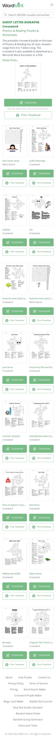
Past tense (34, 505)
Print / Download (30, 115)
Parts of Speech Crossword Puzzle (19, 505)
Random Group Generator (28, 719)
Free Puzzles (25, 677)
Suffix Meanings (37, 160)
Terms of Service (38, 683)
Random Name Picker (28, 713)
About (9, 677)
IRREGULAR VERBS (11, 573)
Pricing (14, 689)
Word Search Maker (35, 689)
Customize (30, 102)
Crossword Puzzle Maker (28, 695)
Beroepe (6, 642)
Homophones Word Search (42, 436)
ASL (31, 229)
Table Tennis (35, 573)
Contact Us (44, 677)
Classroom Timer (28, 725)
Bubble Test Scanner (41, 701)
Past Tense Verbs (10, 160)
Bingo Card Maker (14, 701)
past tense (7, 367)
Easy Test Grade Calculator (28, 707)
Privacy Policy (15, 683)
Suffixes (6, 229)
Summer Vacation (11, 436)
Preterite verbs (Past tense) (15, 298)
